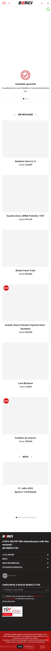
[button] (46, 590)
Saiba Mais (29, 646)
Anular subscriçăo (8, 601)
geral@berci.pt (10, 547)
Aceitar (20, 646)
